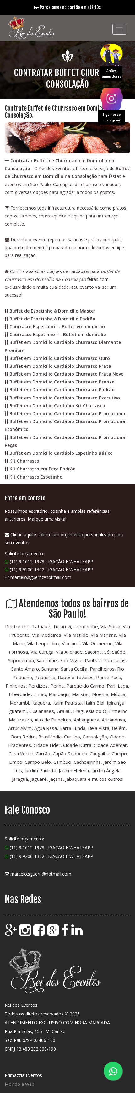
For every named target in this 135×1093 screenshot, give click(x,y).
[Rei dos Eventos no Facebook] (39, 933)
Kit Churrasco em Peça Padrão (42, 469)
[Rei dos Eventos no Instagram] (25, 933)
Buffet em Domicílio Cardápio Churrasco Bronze (61, 382)
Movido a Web (19, 1084)
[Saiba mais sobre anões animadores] (111, 53)
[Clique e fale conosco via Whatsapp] (113, 1071)
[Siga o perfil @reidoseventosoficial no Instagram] (111, 97)
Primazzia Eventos (23, 1075)
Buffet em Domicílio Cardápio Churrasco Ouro (59, 358)
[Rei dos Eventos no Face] (65, 933)
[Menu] (119, 29)
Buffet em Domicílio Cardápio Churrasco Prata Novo (66, 374)
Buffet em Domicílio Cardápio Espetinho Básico (61, 453)
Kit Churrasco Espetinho (35, 477)
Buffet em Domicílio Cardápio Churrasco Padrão (62, 390)
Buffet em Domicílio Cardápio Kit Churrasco (57, 406)
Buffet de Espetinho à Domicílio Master (52, 311)
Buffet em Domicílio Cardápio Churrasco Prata (60, 366)
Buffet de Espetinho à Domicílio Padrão (52, 319)
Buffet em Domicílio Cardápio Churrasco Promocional (68, 413)
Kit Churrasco (24, 461)
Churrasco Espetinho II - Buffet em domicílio (57, 334)
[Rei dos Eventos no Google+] (53, 933)
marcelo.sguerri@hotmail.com (40, 577)
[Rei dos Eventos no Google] (11, 933)
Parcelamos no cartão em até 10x (70, 7)
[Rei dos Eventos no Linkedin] (77, 933)
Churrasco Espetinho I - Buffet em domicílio (57, 327)
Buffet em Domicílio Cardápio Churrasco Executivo (64, 398)
